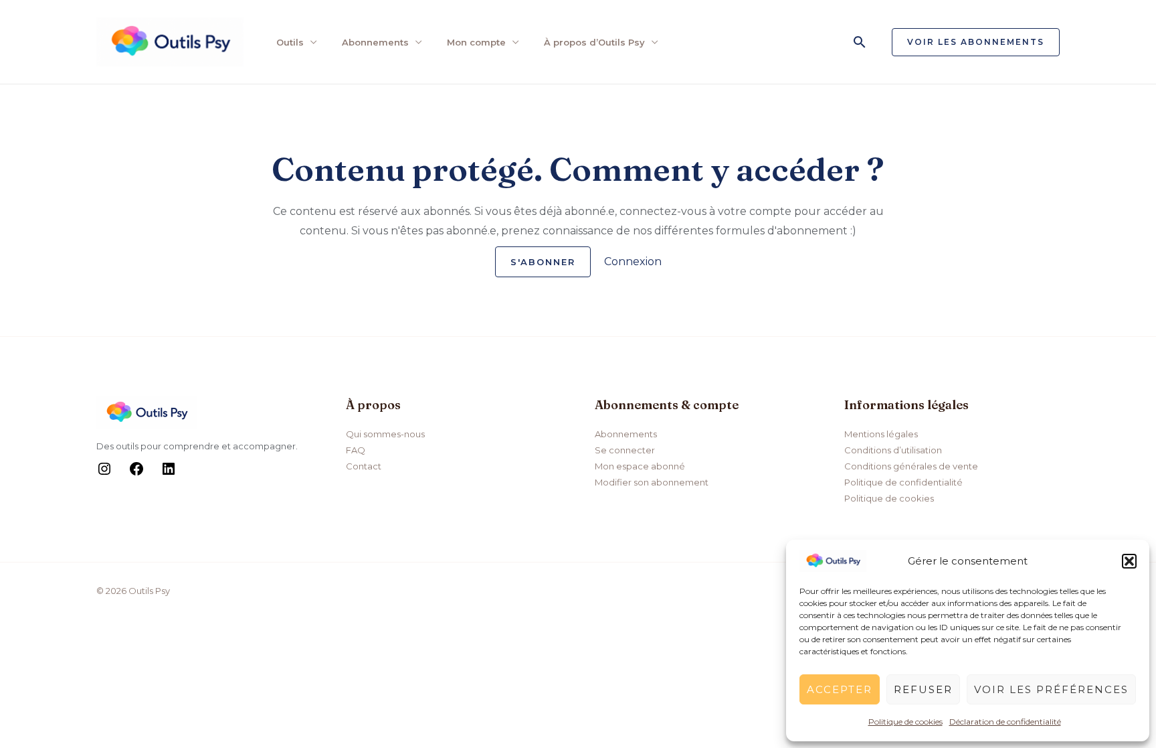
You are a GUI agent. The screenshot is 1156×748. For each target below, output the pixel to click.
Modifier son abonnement (651, 482)
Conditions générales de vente (911, 466)
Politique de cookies (905, 722)
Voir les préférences (1051, 689)
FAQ (355, 450)
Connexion (633, 261)
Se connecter (625, 450)
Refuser (923, 689)
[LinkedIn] (169, 473)
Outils (290, 42)
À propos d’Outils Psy (594, 42)
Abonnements (375, 42)
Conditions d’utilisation (893, 450)
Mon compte (476, 42)
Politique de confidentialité (903, 482)
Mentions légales (881, 434)
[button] (1129, 561)
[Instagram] (104, 473)
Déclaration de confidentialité (1005, 722)
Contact (363, 466)
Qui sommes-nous (385, 434)
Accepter (839, 689)
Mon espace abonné (640, 466)
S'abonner (542, 261)
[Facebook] (136, 473)
